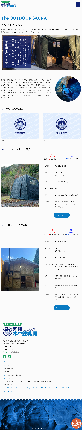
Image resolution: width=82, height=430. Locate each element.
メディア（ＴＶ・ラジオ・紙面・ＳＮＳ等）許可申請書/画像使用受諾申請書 (28, 382)
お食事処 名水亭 (9, 388)
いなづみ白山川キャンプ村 (35, 388)
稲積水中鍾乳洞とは (11, 368)
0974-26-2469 (10, 350)
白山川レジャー (21, 388)
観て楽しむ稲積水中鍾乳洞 (13, 375)
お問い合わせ (9, 378)
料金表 (7, 371)
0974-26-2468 (10, 346)
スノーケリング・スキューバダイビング (57, 388)
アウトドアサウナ (76, 12)
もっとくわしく (61, 215)
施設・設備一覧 (10, 384)
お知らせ (8, 365)
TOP (68, 12)
